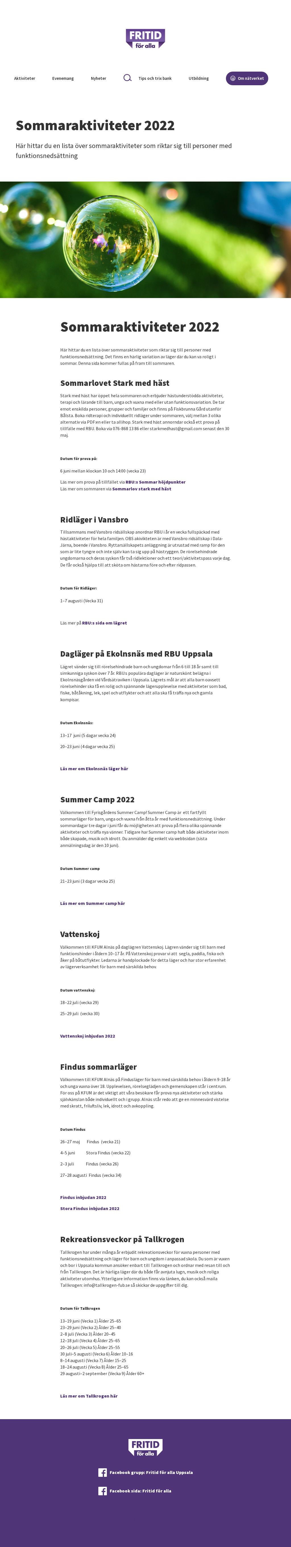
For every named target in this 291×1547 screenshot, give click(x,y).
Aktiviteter (24, 78)
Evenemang (63, 78)
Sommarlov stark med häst (141, 489)
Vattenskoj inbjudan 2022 (87, 1036)
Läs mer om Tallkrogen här (89, 1396)
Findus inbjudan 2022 (83, 1197)
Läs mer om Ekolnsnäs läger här (94, 768)
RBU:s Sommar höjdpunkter (156, 482)
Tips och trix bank (155, 78)
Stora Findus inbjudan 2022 (89, 1208)
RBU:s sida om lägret (104, 623)
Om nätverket (250, 78)
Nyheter (98, 78)
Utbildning (199, 78)
